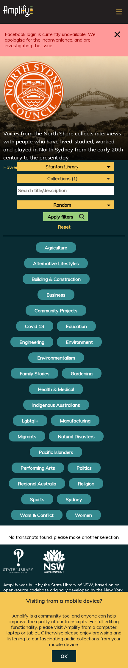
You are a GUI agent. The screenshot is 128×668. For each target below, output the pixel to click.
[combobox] (65, 204)
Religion (86, 484)
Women (83, 515)
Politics (84, 468)
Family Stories (34, 373)
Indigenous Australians (56, 405)
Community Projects (56, 311)
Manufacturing (75, 421)
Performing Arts (38, 468)
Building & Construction (56, 279)
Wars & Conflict (37, 515)
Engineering (31, 342)
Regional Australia (37, 484)
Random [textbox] (62, 205)
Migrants (27, 436)
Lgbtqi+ (30, 421)
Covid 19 (34, 326)
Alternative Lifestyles (56, 263)
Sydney (74, 499)
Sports (37, 499)
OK (64, 656)
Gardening (82, 373)
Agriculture (56, 248)
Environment (79, 342)
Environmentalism (56, 358)
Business (55, 295)
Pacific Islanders (56, 452)
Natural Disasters (76, 436)
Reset (64, 227)
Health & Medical (56, 389)
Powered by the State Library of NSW (44, 167)
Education (76, 326)
